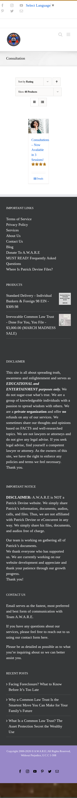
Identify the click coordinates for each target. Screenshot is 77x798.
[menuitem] (39, 23)
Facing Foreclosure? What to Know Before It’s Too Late (35, 687)
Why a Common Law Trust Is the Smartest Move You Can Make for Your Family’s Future (38, 705)
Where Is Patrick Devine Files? (29, 269)
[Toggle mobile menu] (69, 34)
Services (12, 230)
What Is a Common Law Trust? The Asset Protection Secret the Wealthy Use (35, 726)
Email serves (15, 606)
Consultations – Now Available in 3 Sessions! (40, 150)
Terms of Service (19, 219)
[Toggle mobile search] (60, 34)
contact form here (34, 637)
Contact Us (14, 241)
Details (40, 178)
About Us (13, 236)
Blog (9, 247)
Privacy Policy (17, 225)
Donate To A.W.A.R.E (23, 252)
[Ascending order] (57, 82)
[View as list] (43, 102)
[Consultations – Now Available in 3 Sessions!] (38, 126)
